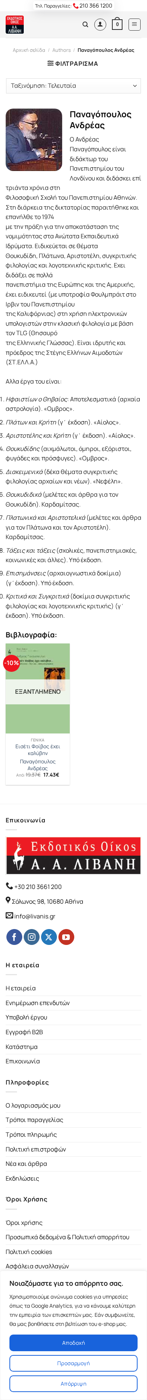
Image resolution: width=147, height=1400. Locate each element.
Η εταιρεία (21, 988)
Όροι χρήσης (24, 1222)
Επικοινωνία (23, 1061)
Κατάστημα (22, 1047)
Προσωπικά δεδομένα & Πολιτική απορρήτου (67, 1237)
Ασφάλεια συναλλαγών (37, 1266)
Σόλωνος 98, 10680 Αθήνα (47, 901)
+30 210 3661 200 (37, 887)
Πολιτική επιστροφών (36, 1149)
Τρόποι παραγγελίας (34, 1120)
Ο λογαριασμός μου (33, 1105)
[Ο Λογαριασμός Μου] (100, 25)
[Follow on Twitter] (49, 937)
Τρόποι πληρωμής (31, 1134)
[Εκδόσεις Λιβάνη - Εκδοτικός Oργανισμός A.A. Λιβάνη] (31, 24)
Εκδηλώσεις (22, 1178)
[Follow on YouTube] (66, 937)
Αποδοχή (73, 1342)
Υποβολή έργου (26, 1017)
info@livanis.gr (34, 916)
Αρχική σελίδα (29, 50)
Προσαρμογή (73, 1363)
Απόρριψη (73, 1383)
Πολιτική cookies (29, 1252)
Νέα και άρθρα (26, 1163)
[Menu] (135, 25)
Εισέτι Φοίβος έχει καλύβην (37, 750)
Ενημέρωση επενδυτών (38, 1003)
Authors (61, 50)
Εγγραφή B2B (24, 1032)
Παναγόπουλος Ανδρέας (38, 765)
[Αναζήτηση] (85, 24)
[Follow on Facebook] (14, 937)
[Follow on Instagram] (32, 937)
